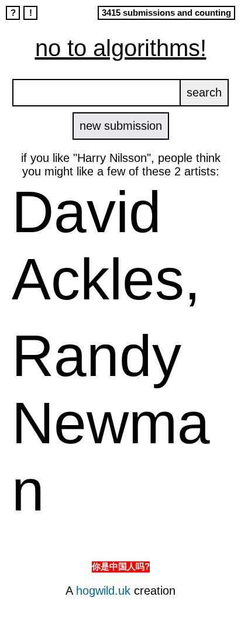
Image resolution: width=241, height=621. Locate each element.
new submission (121, 125)
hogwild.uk (103, 590)
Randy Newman (111, 423)
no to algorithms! (120, 48)
